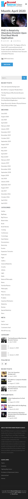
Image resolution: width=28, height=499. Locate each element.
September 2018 (6, 172)
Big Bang (3, 214)
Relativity (4, 304)
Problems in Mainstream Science (10, 472)
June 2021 (4, 113)
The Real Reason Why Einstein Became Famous (17, 339)
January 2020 (5, 129)
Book (2, 223)
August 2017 (5, 188)
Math (2, 276)
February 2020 (5, 126)
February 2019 (5, 160)
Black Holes (4, 220)
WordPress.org (5, 330)
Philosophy (4, 288)
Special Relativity (6, 310)
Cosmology (4, 236)
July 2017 (4, 191)
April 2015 (4, 203)
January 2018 (5, 181)
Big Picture (4, 217)
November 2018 (6, 169)
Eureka (3, 248)
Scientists (3, 466)
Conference (4, 233)
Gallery (3, 261)
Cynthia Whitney (17, 41)
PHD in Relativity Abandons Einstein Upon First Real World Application (14, 34)
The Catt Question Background (10, 86)
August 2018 (5, 175)
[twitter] (6, 364)
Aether (3, 211)
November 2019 (6, 135)
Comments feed (6, 327)
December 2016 (5, 194)
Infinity (3, 270)
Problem (3, 298)
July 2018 (4, 178)
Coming (3, 230)
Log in (3, 321)
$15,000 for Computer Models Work (12, 90)
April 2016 (4, 200)
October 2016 (5, 197)
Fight (2, 257)
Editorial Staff (5, 475)
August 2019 (5, 144)
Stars (2, 313)
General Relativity (6, 264)
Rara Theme (18, 492)
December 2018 (5, 166)
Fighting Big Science (6, 469)
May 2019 (4, 150)
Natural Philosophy (6, 279)
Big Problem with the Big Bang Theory (17, 406)
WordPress (15, 494)
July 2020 (4, 120)
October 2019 (5, 138)
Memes (3, 478)
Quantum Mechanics (7, 301)
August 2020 (5, 116)
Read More (7, 64)
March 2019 (4, 157)
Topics (3, 463)
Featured (3, 254)
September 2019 (6, 141)
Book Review (5, 226)
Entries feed (4, 324)
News (3, 282)
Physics (3, 291)
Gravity (3, 267)
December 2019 (5, 132)
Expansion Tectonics (7, 251)
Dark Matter (4, 239)
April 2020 (4, 123)
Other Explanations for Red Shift (16, 399)
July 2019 (4, 147)
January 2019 (5, 163)
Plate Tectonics (5, 295)
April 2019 (4, 154)
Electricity (4, 245)
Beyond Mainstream (16, 491)
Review (3, 307)
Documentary (5, 242)
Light (2, 273)
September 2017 (6, 184)
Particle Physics (5, 285)
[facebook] (2, 364)
